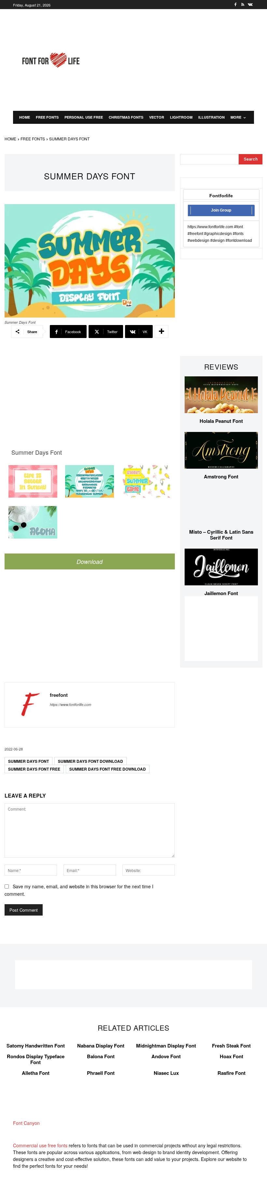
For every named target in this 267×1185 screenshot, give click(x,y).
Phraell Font (101, 1072)
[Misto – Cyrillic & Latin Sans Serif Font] (221, 506)
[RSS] (242, 4)
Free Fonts (33, 138)
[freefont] (27, 705)
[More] (161, 331)
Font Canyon (26, 1123)
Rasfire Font (232, 1072)
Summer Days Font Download (90, 761)
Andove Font (166, 1056)
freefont (59, 695)
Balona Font (101, 1056)
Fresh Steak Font (231, 1045)
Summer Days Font (28, 761)
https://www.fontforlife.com (70, 704)
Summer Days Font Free (34, 769)
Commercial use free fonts (40, 1145)
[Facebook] (235, 4)
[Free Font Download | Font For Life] (50, 60)
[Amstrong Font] (221, 450)
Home (10, 138)
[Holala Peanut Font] (221, 394)
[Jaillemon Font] (221, 567)
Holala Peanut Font (221, 420)
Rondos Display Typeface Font (35, 1059)
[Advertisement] (181, 59)
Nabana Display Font (100, 1045)
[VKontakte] (250, 4)
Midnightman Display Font (166, 1045)
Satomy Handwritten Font (36, 1045)
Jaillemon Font (221, 593)
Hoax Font (231, 1056)
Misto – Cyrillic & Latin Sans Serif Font (221, 534)
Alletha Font (35, 1072)
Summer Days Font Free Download (107, 769)
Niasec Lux (166, 1072)
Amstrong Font (221, 476)
